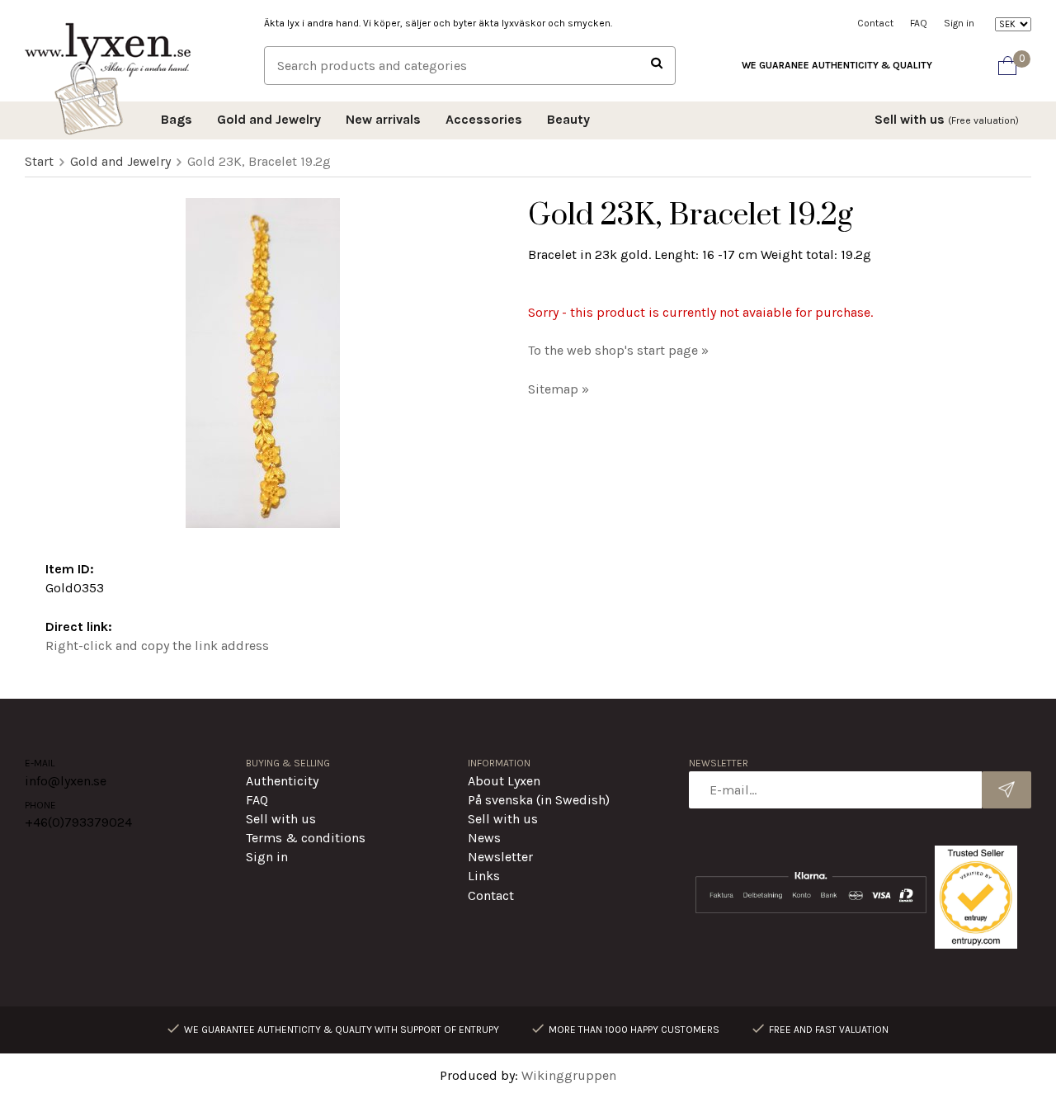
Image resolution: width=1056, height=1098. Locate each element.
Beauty (568, 119)
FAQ (918, 23)
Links (484, 876)
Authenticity (282, 781)
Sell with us (946, 119)
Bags (176, 119)
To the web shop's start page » (618, 350)
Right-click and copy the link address (157, 645)
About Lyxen (504, 781)
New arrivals (383, 119)
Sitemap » (558, 389)
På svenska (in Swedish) (539, 800)
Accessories (484, 119)
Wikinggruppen (568, 1075)
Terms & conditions (305, 838)
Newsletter (500, 857)
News (484, 838)
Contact (875, 23)
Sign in (959, 23)
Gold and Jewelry (269, 119)
